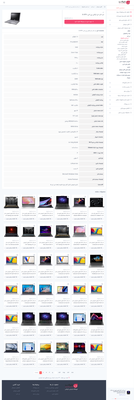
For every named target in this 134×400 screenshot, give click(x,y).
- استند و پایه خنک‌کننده (122, 44)
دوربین (128, 67)
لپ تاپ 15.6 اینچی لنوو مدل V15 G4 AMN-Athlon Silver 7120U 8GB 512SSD (97, 332)
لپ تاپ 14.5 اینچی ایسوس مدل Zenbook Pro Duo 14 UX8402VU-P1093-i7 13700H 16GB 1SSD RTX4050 (118, 392)
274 (59, 373)
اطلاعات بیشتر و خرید (95, 219)
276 (68, 373)
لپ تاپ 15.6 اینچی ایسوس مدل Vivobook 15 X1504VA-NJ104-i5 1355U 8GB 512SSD (11, 332)
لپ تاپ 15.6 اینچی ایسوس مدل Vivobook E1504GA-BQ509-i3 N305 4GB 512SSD (79, 274)
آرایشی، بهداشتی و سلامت (51, 388)
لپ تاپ (128, 36)
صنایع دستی (55, 394)
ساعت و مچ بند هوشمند (125, 72)
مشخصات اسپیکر (99, 137)
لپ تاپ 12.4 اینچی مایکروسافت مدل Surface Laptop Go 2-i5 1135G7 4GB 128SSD (29, 361)
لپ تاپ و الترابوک (85, 7)
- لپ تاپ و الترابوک (125, 38)
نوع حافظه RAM (99, 79)
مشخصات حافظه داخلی (97, 89)
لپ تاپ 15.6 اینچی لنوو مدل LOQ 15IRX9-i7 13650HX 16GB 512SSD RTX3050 (63, 332)
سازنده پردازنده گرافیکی (97, 95)
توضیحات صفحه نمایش (97, 126)
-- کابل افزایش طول (122, 55)
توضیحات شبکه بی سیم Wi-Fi (96, 142)
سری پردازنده (100, 52)
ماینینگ (128, 78)
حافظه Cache (99, 68)
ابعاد (102, 42)
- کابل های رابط (124, 53)
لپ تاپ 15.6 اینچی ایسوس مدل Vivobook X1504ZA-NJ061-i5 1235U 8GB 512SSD (79, 303)
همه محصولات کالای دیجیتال (124, 28)
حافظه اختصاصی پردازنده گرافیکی (95, 105)
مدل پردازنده (100, 58)
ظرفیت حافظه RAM (98, 74)
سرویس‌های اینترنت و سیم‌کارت (123, 75)
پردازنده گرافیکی (99, 100)
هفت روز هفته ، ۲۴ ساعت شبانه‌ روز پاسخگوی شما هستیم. (53, 378)
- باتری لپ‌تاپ (125, 46)
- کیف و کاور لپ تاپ (123, 42)
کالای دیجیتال (99, 7)
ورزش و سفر (36, 394)
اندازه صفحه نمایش (98, 111)
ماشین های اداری (126, 64)
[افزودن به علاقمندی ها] (102, 197)
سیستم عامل (100, 174)
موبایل (129, 31)
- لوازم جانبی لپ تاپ (124, 40)
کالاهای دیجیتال (16, 388)
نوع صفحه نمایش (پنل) (97, 116)
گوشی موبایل (16, 391)
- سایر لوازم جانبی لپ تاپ (122, 59)
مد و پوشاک (36, 388)
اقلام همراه (100, 185)
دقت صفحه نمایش (98, 121)
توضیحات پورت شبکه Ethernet (95, 148)
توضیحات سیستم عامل (97, 179)
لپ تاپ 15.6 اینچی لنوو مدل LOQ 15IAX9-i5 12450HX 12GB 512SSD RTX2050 (63, 216)
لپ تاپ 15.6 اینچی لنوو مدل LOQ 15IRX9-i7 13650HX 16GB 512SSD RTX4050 (29, 332)
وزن (102, 37)
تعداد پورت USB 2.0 (98, 153)
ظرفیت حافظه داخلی (98, 84)
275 (64, 373)
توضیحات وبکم (99, 132)
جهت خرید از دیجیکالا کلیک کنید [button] (83, 22)
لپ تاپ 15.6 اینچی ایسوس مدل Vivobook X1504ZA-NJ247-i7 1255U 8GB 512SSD (96, 361)
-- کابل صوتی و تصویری (121, 57)
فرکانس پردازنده (99, 63)
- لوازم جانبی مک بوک (123, 51)
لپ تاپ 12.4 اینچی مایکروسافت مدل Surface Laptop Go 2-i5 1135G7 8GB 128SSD (80, 332)
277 (72, 373)
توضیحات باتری (99, 163)
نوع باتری (100, 158)
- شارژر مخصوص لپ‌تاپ (122, 48)
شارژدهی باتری (99, 169)
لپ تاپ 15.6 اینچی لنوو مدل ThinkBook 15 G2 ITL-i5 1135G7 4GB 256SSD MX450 (96, 274)
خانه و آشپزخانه (35, 391)
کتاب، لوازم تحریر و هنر (52, 391)
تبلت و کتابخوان (126, 33)
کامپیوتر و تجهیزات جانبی (124, 61)
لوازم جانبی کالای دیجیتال (124, 70)
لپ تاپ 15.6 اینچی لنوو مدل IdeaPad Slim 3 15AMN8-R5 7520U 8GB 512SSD (80, 245)
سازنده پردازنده (99, 47)
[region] (120, 199)
